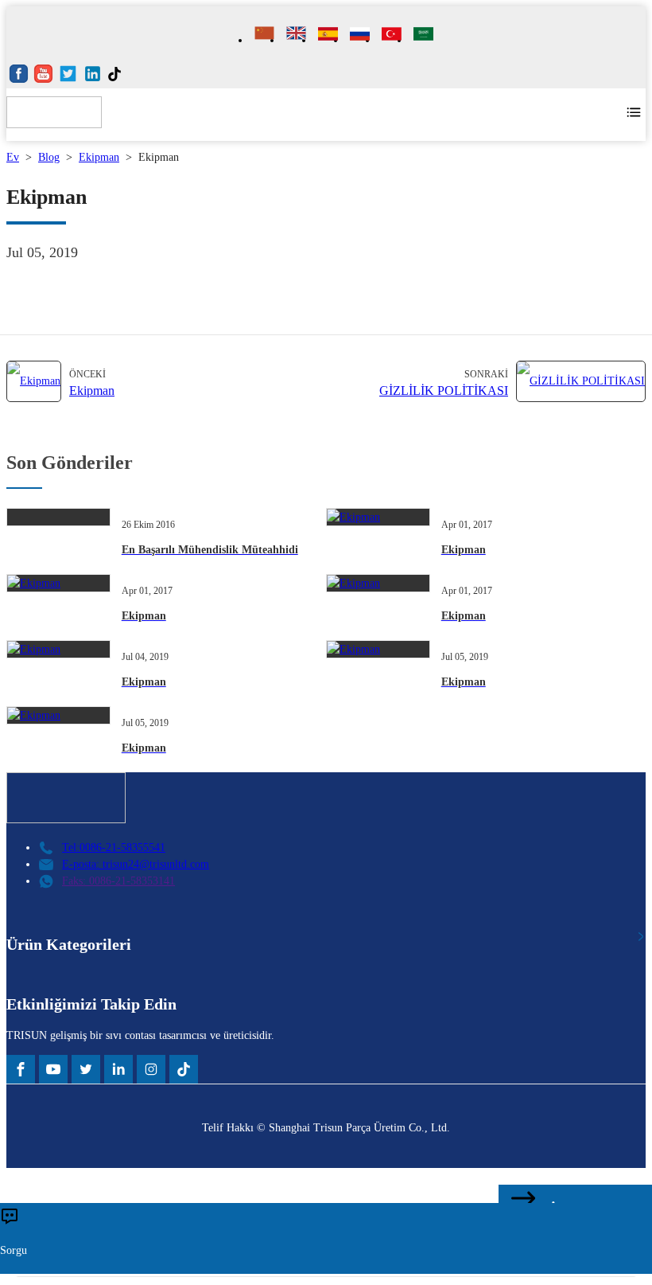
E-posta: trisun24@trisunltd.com (135, 864)
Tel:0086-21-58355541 (113, 847)
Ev (12, 157)
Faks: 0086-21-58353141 (118, 881)
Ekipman (99, 157)
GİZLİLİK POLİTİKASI (443, 390)
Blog (49, 157)
